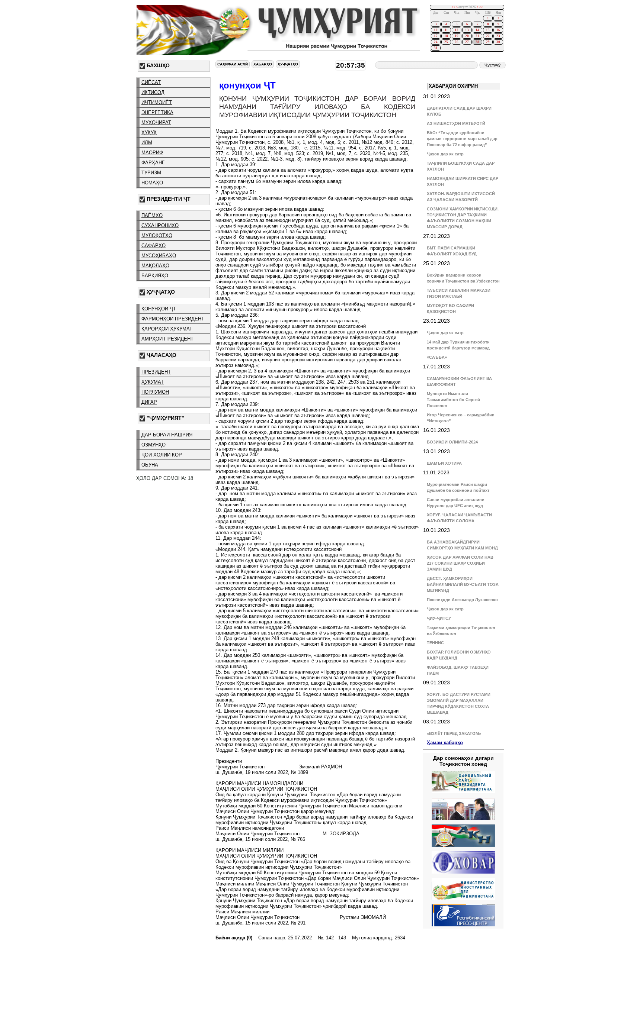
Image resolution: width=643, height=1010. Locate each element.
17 (436, 36)
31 (436, 48)
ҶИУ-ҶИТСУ (439, 618)
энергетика (157, 112)
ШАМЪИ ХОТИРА (444, 463)
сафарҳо (153, 245)
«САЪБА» (437, 357)
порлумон (155, 392)
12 (456, 30)
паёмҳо (152, 215)
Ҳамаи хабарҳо (445, 742)
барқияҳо (154, 275)
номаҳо (152, 182)
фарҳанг (152, 162)
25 (446, 42)
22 (488, 36)
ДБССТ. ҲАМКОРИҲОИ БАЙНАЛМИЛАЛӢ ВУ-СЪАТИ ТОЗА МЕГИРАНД (463, 584)
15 (488, 30)
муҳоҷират (156, 122)
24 (436, 42)
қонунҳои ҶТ (158, 309)
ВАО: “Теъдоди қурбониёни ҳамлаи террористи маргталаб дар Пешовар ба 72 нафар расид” (462, 138)
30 (498, 42)
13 (467, 30)
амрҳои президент (167, 339)
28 (477, 42)
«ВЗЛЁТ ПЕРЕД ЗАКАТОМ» (454, 733)
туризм (151, 172)
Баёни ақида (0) (233, 937)
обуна (149, 465)
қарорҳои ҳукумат (166, 329)
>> (481, 7)
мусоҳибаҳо (158, 255)
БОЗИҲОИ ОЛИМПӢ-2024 (452, 442)
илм (146, 142)
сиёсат (151, 82)
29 (488, 42)
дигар (149, 402)
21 (477, 36)
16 (498, 30)
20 (467, 36)
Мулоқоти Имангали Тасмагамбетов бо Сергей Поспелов (453, 399)
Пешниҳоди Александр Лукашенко (462, 599)
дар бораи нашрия (166, 435)
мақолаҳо (155, 265)
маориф (152, 152)
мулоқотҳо (156, 235)
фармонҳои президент (172, 319)
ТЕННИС (435, 642)
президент (156, 372)
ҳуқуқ (149, 132)
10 (436, 30)
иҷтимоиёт (156, 102)
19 (456, 36)
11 (446, 30)
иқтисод (152, 92)
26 (456, 42)
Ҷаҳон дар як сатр (445, 154)
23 (498, 36)
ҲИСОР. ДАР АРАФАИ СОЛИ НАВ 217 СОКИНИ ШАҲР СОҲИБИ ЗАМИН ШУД (460, 563)
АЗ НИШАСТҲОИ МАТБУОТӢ (456, 123)
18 (446, 36)
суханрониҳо (160, 225)
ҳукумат (152, 382)
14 (477, 30)
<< (453, 7)
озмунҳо (153, 445)
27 (467, 42)
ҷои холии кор (161, 455)
